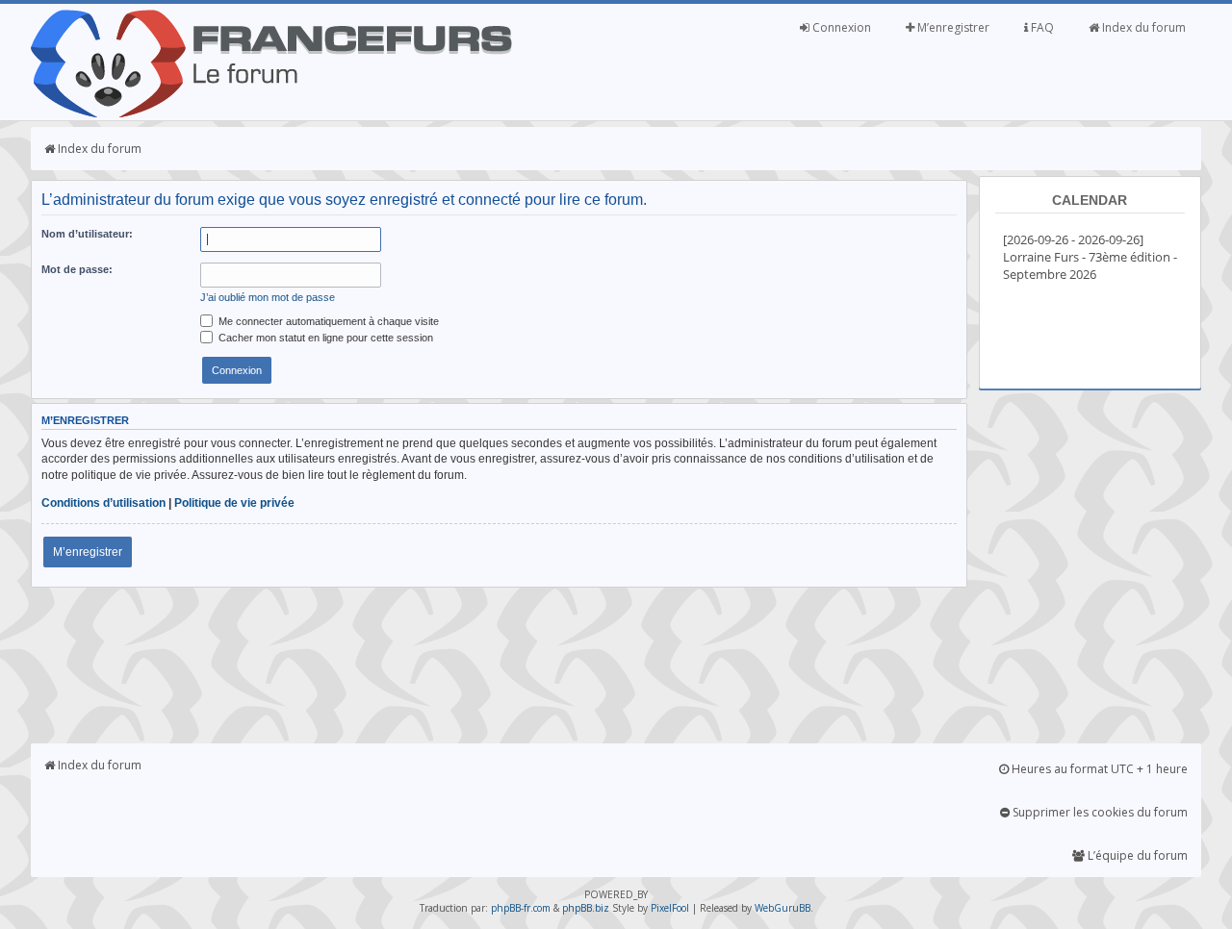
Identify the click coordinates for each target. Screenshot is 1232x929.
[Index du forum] (271, 113)
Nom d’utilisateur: (87, 233)
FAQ (1041, 27)
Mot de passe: (77, 269)
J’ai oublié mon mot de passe (267, 297)
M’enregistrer (951, 27)
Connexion (840, 27)
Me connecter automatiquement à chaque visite (327, 321)
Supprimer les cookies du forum (1099, 812)
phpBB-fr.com (521, 908)
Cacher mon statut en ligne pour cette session (324, 337)
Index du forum (1142, 27)
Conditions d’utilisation (103, 503)
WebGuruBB (782, 908)
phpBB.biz (585, 908)
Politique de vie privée (234, 503)
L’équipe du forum (1136, 855)
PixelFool (670, 908)
